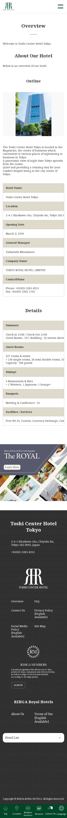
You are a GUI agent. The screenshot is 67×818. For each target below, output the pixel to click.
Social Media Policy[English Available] (19, 631)
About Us (17, 714)
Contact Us (18, 610)
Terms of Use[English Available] (43, 718)
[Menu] (60, 6)
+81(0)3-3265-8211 (23, 552)
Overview (17, 601)
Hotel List (12, 738)
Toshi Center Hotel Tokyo (33, 526)
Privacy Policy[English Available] (43, 614)
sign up (18, 685)
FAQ (36, 601)
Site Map (40, 626)
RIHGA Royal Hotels (33, 701)
